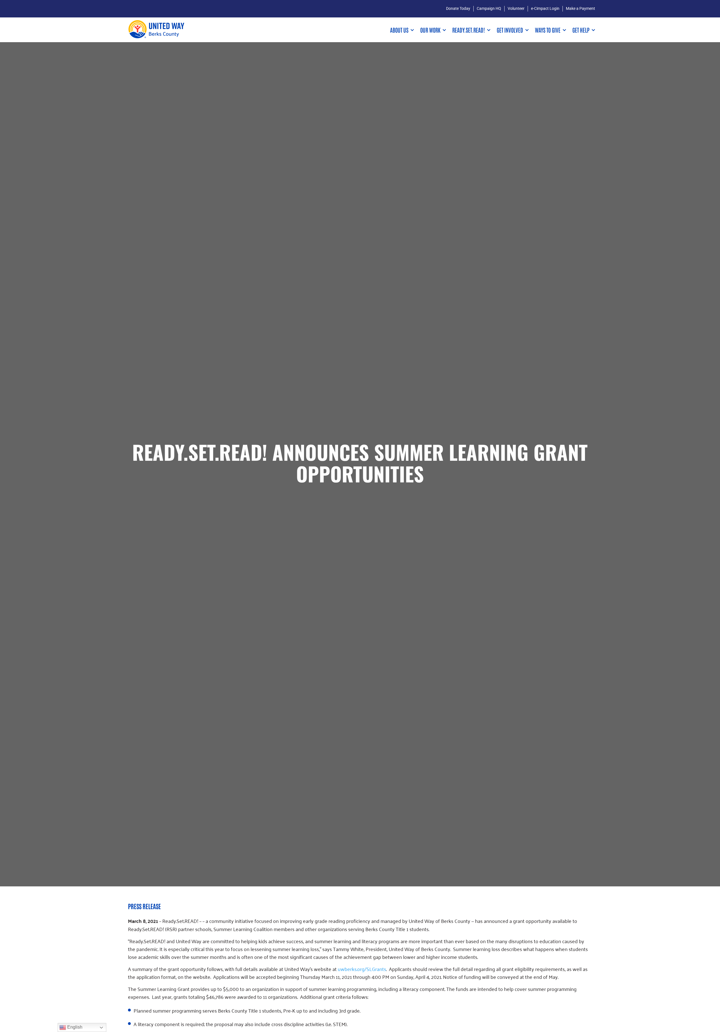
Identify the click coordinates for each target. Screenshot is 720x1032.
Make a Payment (580, 8)
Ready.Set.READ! (468, 29)
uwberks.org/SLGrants (362, 968)
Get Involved (510, 29)
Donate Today (458, 8)
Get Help (581, 29)
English (74, 1027)
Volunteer (516, 8)
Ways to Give (548, 29)
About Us (399, 29)
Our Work (430, 29)
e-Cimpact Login (545, 8)
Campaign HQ (489, 8)
